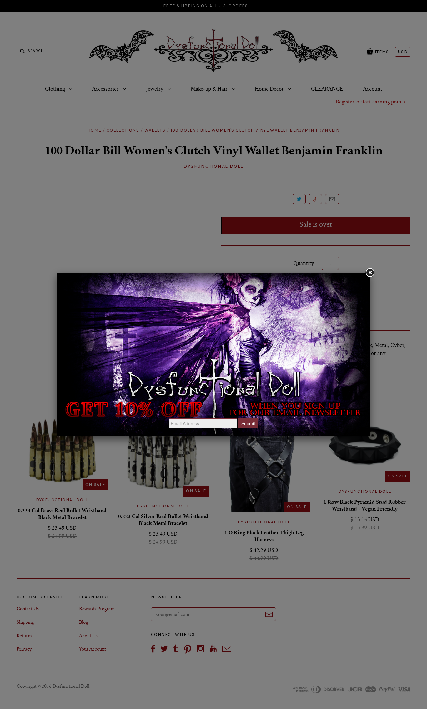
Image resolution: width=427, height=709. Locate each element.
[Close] (369, 272)
